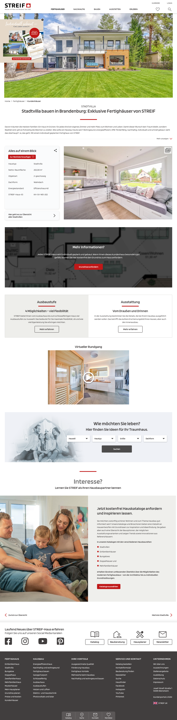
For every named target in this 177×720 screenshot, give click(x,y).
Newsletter (121, 675)
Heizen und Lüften (41, 689)
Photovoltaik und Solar (43, 696)
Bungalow (9, 671)
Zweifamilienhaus (13, 678)
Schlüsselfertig (40, 678)
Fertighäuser (19, 101)
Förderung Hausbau (80, 667)
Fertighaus (12, 658)
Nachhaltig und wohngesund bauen (87, 678)
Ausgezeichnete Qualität (82, 664)
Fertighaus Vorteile (80, 671)
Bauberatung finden (125, 671)
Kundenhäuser (34, 101)
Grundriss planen (12, 693)
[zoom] (118, 218)
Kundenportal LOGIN (162, 697)
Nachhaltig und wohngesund (46, 667)
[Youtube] (42, 641)
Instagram (120, 689)
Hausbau (38, 658)
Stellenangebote (160, 671)
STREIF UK (162, 703)
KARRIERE (156, 3)
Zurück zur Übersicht (17, 615)
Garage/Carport (40, 675)
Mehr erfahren (47, 329)
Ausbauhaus (39, 682)
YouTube (120, 693)
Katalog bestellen (124, 664)
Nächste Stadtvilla (160, 615)
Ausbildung (158, 675)
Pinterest (120, 696)
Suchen (116, 449)
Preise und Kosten (13, 696)
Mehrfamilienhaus (13, 682)
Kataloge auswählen (108, 586)
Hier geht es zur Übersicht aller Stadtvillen (20, 215)
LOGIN (169, 3)
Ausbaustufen (39, 685)
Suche (118, 678)
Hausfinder (121, 682)
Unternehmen (162, 658)
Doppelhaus (10, 675)
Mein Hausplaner (12, 689)
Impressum (158, 682)
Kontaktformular (123, 667)
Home (7, 101)
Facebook (120, 685)
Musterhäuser (11, 685)
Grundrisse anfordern (88, 267)
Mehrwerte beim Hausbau (83, 675)
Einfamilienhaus (12, 664)
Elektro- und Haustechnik (44, 693)
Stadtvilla (9, 667)
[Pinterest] (60, 641)
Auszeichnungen (161, 667)
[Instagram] (25, 641)
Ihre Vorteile (79, 658)
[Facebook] (8, 641)
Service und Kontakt (128, 658)
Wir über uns (159, 664)
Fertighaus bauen (41, 671)
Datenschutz (159, 678)
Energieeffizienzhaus (42, 664)
